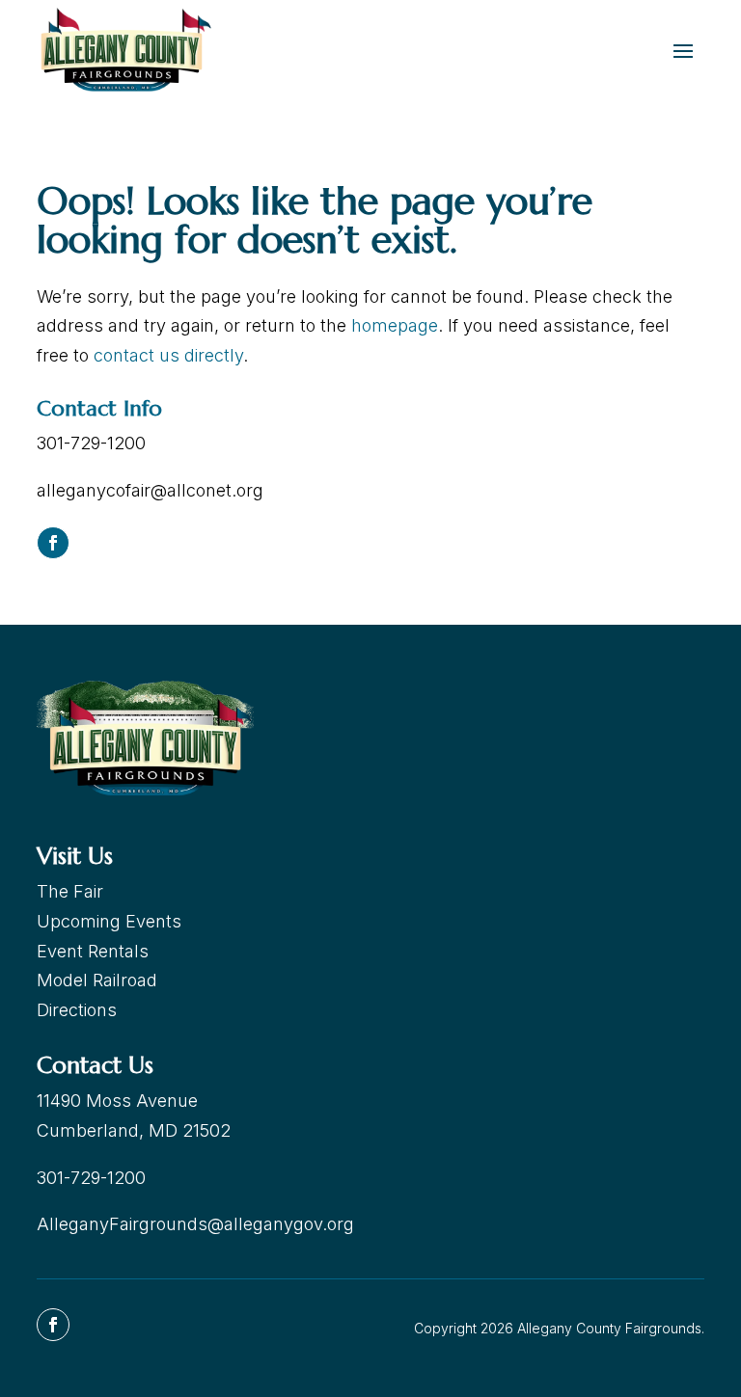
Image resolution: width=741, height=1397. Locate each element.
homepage (394, 325)
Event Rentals (93, 951)
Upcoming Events (109, 921)
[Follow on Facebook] (53, 542)
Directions (77, 1010)
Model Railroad (97, 980)
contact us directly (168, 355)
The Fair (70, 891)
